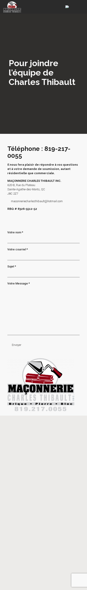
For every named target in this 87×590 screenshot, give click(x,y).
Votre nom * (15, 232)
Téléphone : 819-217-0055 (38, 152)
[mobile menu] (81, 7)
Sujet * (11, 266)
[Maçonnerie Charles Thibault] (12, 6)
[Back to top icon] (43, 570)
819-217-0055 (22, 482)
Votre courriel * (17, 249)
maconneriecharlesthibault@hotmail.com (37, 201)
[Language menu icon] (69, 7)
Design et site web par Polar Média (43, 574)
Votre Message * (18, 283)
